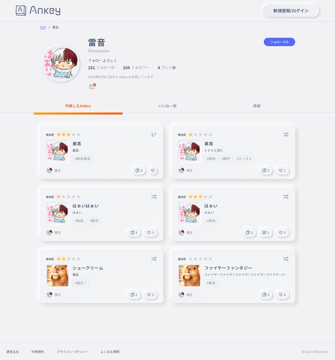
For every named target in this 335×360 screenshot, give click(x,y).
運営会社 (12, 351)
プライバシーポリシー (72, 351)
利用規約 (37, 351)
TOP (43, 27)
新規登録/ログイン (291, 10)
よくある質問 (109, 351)
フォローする (279, 42)
